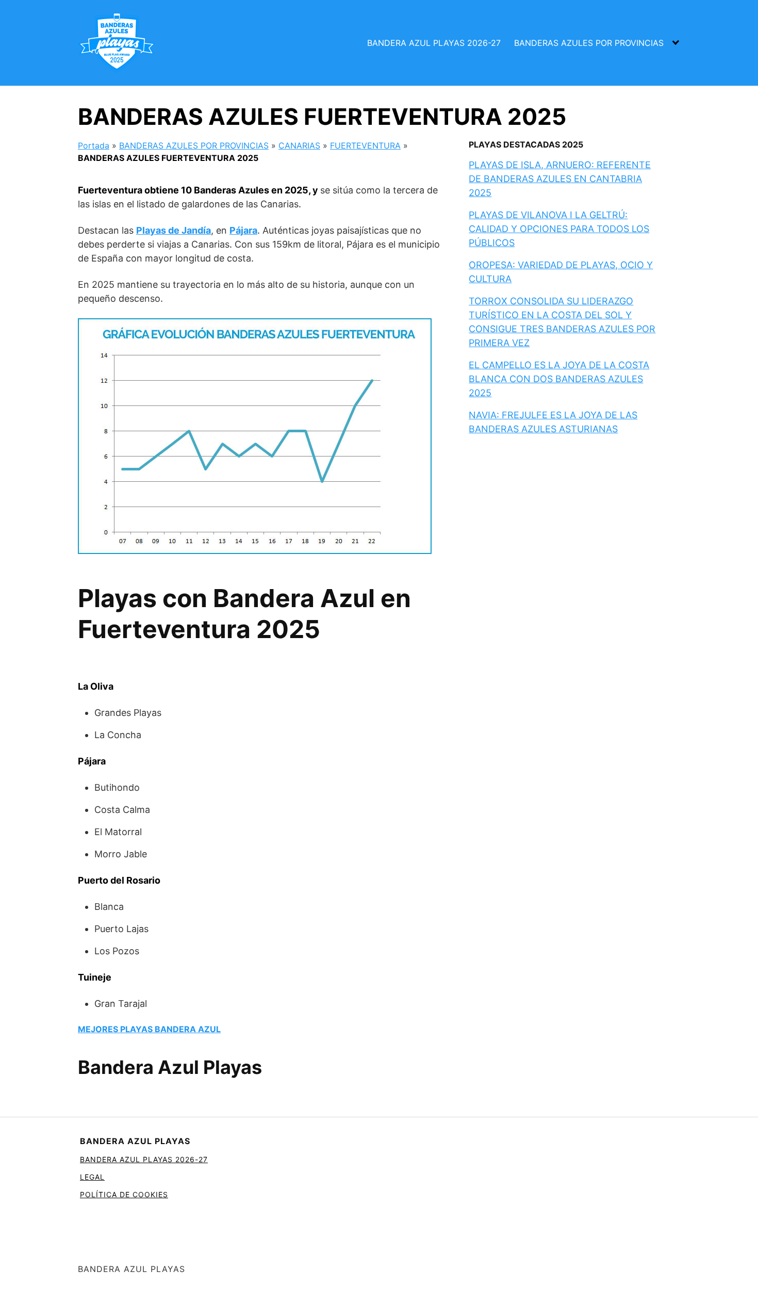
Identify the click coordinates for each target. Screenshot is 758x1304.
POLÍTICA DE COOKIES (124, 1194)
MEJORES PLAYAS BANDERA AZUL (149, 1029)
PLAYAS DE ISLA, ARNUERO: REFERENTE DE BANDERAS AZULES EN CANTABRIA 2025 (560, 178)
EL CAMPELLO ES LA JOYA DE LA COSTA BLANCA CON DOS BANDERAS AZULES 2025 (559, 379)
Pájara (243, 230)
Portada (93, 145)
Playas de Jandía (173, 230)
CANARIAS (299, 145)
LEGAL (92, 1176)
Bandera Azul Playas (170, 1067)
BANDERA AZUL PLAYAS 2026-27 (434, 43)
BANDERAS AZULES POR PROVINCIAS (589, 43)
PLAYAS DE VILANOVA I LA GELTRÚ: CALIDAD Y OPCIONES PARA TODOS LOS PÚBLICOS (559, 228)
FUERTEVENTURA (365, 145)
